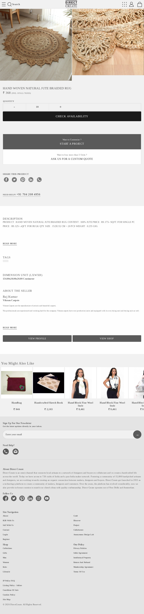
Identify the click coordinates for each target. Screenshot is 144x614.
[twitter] (14, 179)
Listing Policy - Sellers (12, 585)
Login (5, 535)
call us (6, 451)
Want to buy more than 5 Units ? (72, 157)
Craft (76, 516)
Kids (5, 567)
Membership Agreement (83, 567)
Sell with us (8, 525)
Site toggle (4, 4)
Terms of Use (79, 572)
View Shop (107, 338)
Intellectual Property (82, 558)
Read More (10, 243)
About (5, 516)
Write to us (16, 451)
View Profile (37, 338)
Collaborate (78, 530)
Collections (7, 548)
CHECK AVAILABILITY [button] (72, 116)
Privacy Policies (80, 548)
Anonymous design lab (84, 535)
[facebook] (6, 179)
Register (6, 539)
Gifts (5, 553)
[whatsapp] (39, 179)
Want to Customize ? (72, 142)
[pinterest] (22, 179)
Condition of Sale (10, 590)
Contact (6, 530)
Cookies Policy (9, 595)
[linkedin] (31, 179)
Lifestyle (6, 572)
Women (6, 562)
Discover (77, 520)
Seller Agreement (81, 553)
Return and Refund (82, 562)
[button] (141, 389)
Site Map (6, 599)
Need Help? (21, 194)
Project (76, 525)
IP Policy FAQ (9, 581)
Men (5, 558)
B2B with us (8, 520)
